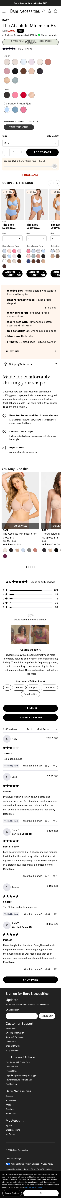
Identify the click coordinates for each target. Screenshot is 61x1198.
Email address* (12, 1009)
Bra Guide (50, 307)
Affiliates (9, 1104)
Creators (9, 1109)
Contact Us (10, 1041)
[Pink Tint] (40, 64)
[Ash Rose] (48, 64)
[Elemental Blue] (15, 111)
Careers (9, 1096)
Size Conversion (47, 341)
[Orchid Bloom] (31, 64)
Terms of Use (30, 1169)
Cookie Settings (12, 1193)
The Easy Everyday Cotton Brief (10, 226)
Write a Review (37, 718)
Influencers (11, 1113)
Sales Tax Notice (44, 1169)
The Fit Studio (12, 1066)
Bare (5, 20)
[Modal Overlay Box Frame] (27, 126)
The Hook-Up (11, 1084)
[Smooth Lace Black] (40, 73)
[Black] (15, 73)
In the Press (11, 1100)
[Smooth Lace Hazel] (7, 82)
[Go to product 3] (30, 567)
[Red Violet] (23, 111)
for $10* (30, 3)
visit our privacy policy (33, 1187)
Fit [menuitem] (7, 687)
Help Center (11, 1028)
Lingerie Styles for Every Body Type (21, 1075)
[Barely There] (7, 64)
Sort (29, 729)
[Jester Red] (23, 97)
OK (41, 1193)
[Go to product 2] (28, 567)
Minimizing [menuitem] (49, 687)
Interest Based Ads (14, 1169)
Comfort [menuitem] (19, 687)
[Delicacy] (15, 64)
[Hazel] (31, 73)
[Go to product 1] (26, 567)
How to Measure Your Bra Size (19, 1079)
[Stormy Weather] (15, 82)
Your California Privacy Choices (25, 1164)
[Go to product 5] (34, 567)
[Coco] (23, 73)
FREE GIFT (42, 160)
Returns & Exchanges (15, 1037)
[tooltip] (39, 650)
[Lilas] (7, 73)
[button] (3, 11)
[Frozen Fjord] (7, 111)
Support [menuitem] (33, 687)
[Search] (44, 11)
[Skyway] (23, 64)
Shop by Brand (12, 1050)
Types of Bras (11, 1071)
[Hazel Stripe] (31, 97)
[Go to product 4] (32, 567)
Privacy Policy (47, 1164)
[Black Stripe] (7, 97)
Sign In (9, 1125)
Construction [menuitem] (30, 694)
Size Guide (52, 135)
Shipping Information (15, 1032)
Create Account (13, 1130)
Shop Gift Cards (13, 1046)
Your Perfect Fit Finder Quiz (18, 1062)
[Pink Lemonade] (15, 97)
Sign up (47, 1015)
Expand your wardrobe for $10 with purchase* (30, 42)
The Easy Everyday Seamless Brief (36, 226)
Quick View (20, 526)
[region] (30, 634)
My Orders (10, 1134)
